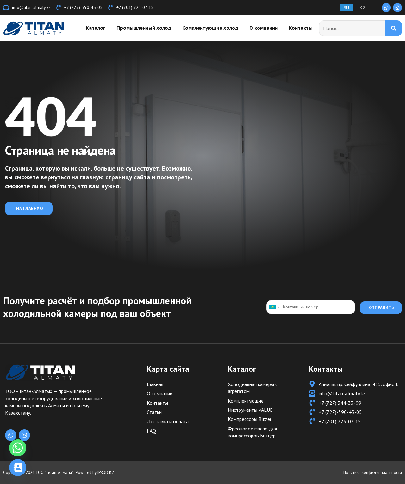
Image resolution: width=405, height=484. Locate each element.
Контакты (301, 27)
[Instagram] (397, 7)
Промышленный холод (143, 27)
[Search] (393, 28)
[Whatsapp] (386, 7)
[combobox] (274, 307)
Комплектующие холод (210, 27)
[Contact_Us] (17, 467)
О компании (263, 27)
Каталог (95, 27)
